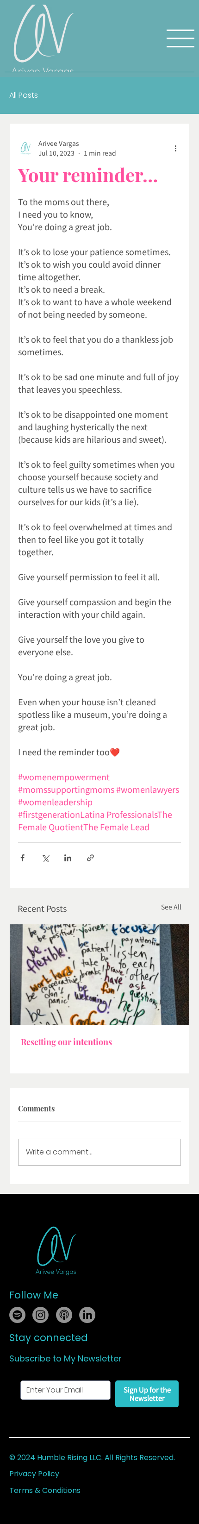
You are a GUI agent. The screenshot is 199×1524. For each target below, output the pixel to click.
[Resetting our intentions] (99, 974)
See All (171, 906)
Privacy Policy (34, 1473)
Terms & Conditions (45, 1490)
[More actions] (175, 148)
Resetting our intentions (66, 1041)
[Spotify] (17, 1315)
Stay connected (48, 1337)
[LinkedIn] (87, 1315)
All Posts (23, 95)
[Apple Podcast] (64, 1315)
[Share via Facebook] (22, 857)
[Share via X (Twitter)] (45, 857)
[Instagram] (40, 1315)
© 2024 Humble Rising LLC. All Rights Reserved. (92, 1457)
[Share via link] (90, 857)
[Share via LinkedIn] (67, 857)
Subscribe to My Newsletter (65, 1358)
